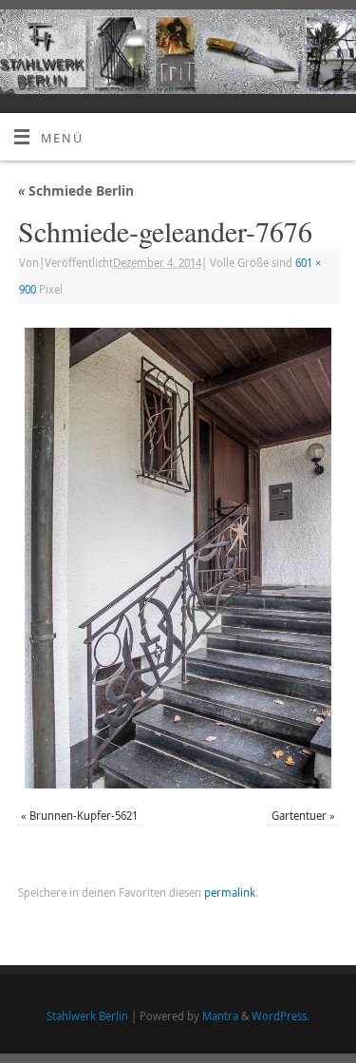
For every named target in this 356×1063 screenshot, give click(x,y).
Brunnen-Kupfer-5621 (83, 815)
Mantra (220, 1016)
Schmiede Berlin (76, 190)
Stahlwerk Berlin (87, 1016)
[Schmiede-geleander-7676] (178, 558)
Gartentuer (299, 815)
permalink (229, 892)
